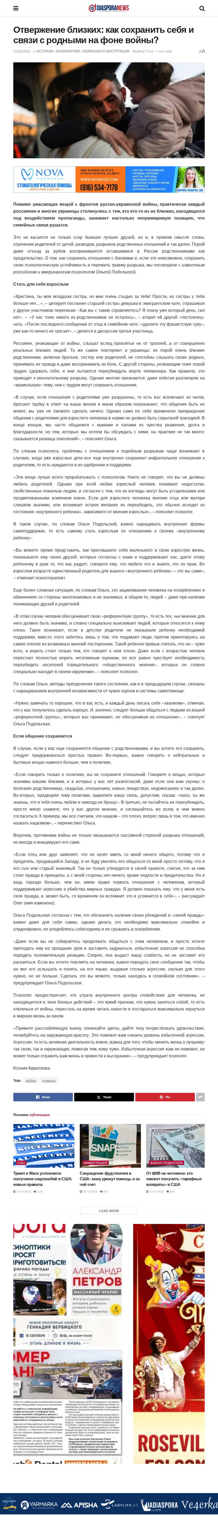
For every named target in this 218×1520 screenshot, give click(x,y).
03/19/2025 (23, 1191)
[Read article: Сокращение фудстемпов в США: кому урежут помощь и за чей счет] (110, 1146)
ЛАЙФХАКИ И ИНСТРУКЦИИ (105, 51)
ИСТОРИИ (45, 51)
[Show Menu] (15, 8)
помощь (49, 1080)
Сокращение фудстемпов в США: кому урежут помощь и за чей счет (110, 1178)
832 (172, 1191)
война (31, 1080)
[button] (21, 179)
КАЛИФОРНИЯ (68, 51)
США (21, 1163)
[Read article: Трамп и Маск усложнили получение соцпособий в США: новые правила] (43, 1146)
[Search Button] (202, 8)
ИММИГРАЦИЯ (95, 1163)
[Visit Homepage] (109, 8)
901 (105, 1191)
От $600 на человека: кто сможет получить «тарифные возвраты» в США (174, 1178)
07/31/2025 (156, 1191)
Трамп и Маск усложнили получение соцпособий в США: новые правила (42, 1178)
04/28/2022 (21, 51)
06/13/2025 (89, 1191)
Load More (109, 1210)
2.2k (39, 1191)
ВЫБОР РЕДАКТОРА (166, 1163)
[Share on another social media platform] (200, 1097)
